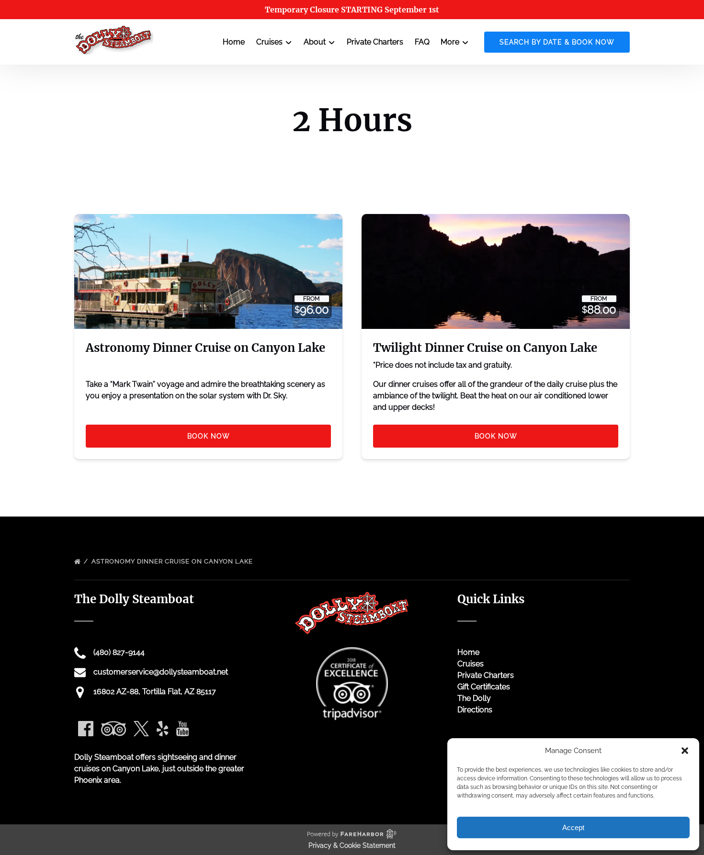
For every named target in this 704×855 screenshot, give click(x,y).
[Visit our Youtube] (182, 728)
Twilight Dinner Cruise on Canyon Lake (485, 347)
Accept (573, 827)
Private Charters (375, 41)
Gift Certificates (483, 686)
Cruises (470, 663)
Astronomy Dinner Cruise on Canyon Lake (205, 347)
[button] (685, 750)
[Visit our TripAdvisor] (113, 728)
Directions (474, 709)
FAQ (422, 41)
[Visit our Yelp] (163, 728)
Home (234, 41)
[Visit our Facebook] (85, 728)
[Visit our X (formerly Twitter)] (141, 728)
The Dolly (474, 698)
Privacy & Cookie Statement (352, 845)
